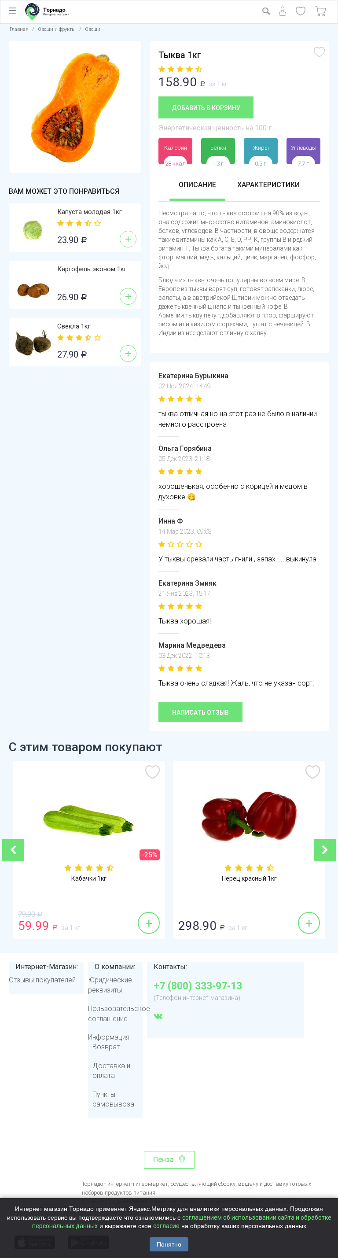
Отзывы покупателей (42, 980)
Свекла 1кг (74, 326)
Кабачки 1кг (89, 878)
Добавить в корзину (206, 107)
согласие (166, 1225)
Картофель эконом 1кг (92, 269)
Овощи (92, 29)
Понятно (169, 1244)
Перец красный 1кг (249, 878)
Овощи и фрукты (57, 29)
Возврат (106, 1047)
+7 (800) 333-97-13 (198, 986)
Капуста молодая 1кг (89, 212)
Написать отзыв (200, 712)
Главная (19, 29)
